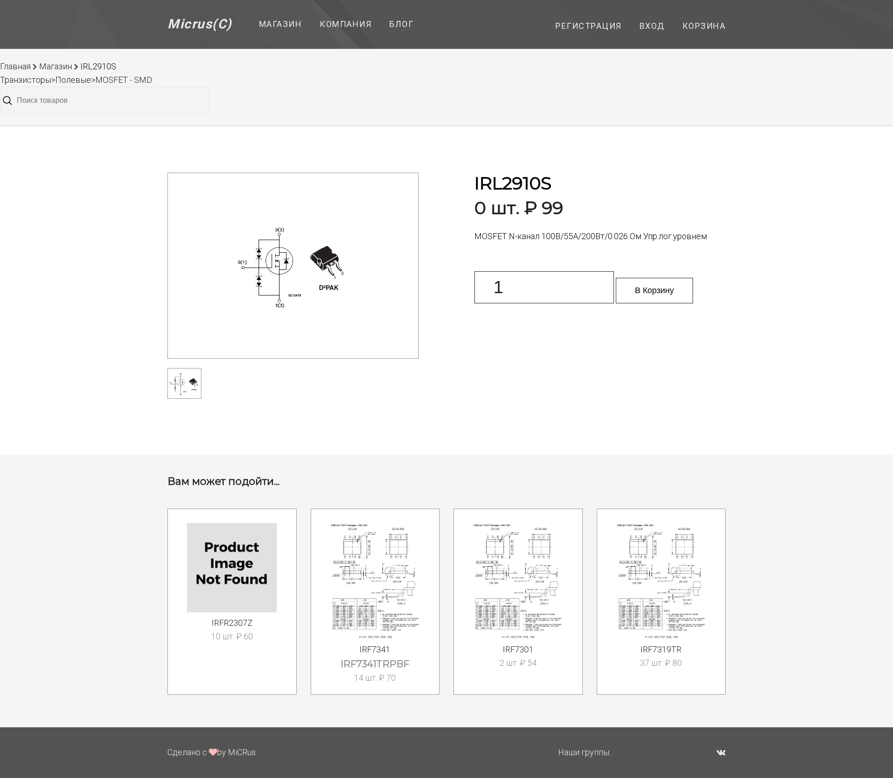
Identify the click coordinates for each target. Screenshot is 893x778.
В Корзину (654, 290)
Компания (346, 24)
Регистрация (588, 26)
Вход (652, 26)
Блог (401, 24)
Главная (15, 66)
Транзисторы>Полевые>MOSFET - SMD (76, 80)
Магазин (280, 24)
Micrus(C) (199, 24)
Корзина (704, 26)
